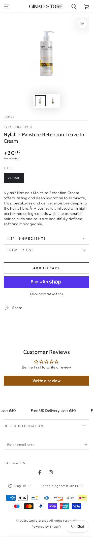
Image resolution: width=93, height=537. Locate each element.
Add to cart (46, 268)
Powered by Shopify (46, 526)
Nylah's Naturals (18, 127)
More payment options (46, 294)
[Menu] (6, 6)
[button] (73, 6)
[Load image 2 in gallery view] (52, 100)
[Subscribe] (86, 444)
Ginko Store (38, 520)
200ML (14, 178)
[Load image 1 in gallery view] (40, 100)
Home (8, 116)
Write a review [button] (46, 380)
